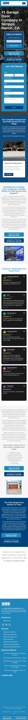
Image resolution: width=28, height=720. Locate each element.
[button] (3, 158)
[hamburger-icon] (23, 3)
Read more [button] (5, 307)
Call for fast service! (14, 52)
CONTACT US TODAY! (7, 716)
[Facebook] (3, 624)
